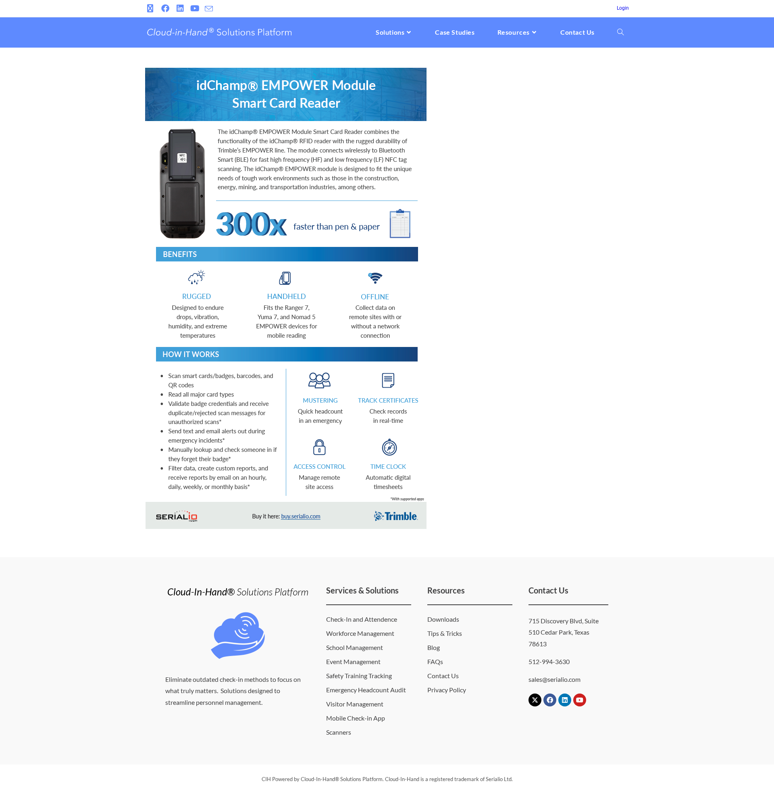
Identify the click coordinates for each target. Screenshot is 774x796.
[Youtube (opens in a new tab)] (194, 8)
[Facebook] (549, 700)
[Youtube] (579, 700)
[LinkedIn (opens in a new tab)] (180, 8)
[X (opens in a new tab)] (151, 8)
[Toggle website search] (620, 32)
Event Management (353, 661)
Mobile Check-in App (355, 718)
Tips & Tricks (444, 633)
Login (623, 8)
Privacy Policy (446, 690)
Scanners (338, 732)
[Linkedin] (564, 700)
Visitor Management (354, 704)
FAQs (435, 661)
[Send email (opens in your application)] (208, 8)
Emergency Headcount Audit (366, 690)
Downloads (443, 619)
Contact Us (443, 675)
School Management (354, 647)
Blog (433, 647)
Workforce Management (360, 633)
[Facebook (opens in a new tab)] (165, 8)
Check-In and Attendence (361, 619)
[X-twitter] (534, 700)
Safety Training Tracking (359, 675)
